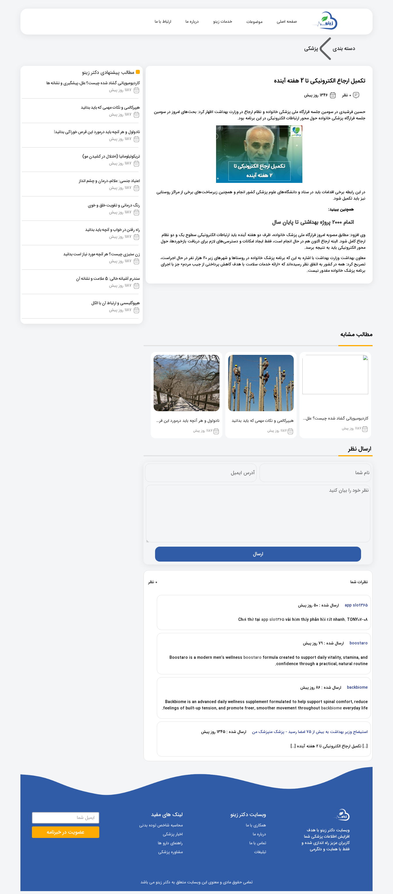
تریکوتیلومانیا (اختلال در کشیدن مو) (111, 156)
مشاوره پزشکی (170, 852)
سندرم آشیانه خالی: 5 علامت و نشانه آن (108, 278)
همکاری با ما (256, 825)
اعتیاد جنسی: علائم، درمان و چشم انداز (109, 181)
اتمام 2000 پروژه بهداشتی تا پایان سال (313, 222)
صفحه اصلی (287, 21)
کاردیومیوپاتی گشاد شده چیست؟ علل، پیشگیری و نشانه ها (93, 83)
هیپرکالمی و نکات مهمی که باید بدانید (110, 107)
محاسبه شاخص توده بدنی (161, 825)
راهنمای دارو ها (170, 843)
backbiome (331, 708)
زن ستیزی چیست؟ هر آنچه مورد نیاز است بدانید (101, 254)
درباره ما (192, 21)
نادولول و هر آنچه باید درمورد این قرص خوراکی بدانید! (97, 132)
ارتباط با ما (163, 21)
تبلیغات (260, 852)
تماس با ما (257, 843)
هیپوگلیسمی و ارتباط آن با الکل (115, 303)
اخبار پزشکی (173, 834)
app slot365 (272, 620)
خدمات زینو (222, 21)
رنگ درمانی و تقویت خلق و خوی (114, 205)
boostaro (252, 657)
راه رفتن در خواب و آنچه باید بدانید (112, 230)
